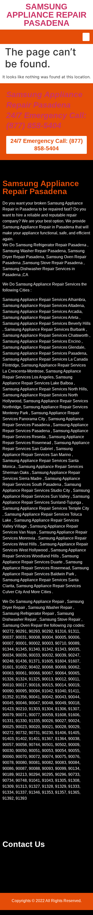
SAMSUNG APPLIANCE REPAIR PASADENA (46, 15)
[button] (86, 37)
